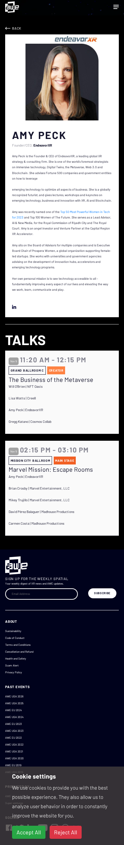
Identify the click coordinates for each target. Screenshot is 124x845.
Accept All (29, 832)
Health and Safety (15, 658)
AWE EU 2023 (13, 724)
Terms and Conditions (18, 644)
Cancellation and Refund (19, 651)
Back (16, 28)
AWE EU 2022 (13, 737)
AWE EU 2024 (13, 710)
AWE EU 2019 (13, 765)
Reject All (65, 832)
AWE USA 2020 (14, 758)
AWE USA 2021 (14, 751)
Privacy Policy (13, 672)
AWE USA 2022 (14, 744)
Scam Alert (12, 665)
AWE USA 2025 (14, 703)
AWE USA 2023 (14, 730)
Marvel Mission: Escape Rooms (51, 469)
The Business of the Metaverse (51, 379)
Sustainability (13, 631)
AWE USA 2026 (14, 696)
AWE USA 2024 (14, 717)
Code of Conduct (14, 638)
